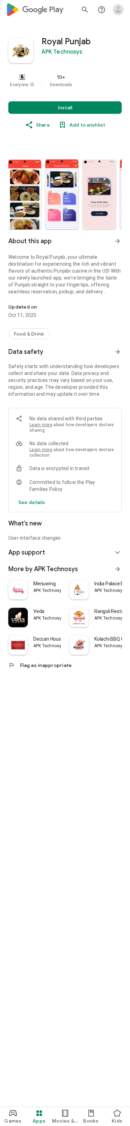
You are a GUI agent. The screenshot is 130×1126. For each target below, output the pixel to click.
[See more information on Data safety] (117, 352)
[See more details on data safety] (32, 502)
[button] (32, 84)
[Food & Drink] (29, 334)
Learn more (40, 424)
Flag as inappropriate (40, 665)
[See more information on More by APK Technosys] (117, 569)
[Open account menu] (118, 9)
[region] (65, 80)
